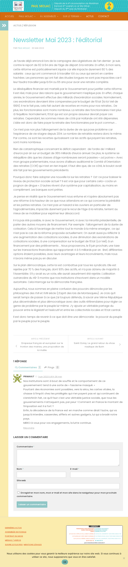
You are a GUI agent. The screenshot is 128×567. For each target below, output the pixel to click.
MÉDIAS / (9, 540)
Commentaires (29, 367)
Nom (20, 469)
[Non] (124, 558)
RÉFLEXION (30, 25)
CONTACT (103, 16)
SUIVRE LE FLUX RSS (14, 544)
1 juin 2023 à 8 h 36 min (50, 376)
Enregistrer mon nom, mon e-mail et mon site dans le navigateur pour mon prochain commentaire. (67, 494)
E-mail (74, 469)
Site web (21, 480)
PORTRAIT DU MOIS (14, 536)
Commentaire (25, 446)
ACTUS (90, 16)
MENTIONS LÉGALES (33, 544)
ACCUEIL (9, 16)
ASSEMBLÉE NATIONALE (15, 532)
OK (64, 562)
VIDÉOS (17, 540)
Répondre (28, 428)
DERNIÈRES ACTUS (13, 527)
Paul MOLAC (24, 48)
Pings (53, 367)
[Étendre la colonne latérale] (4, 25)
